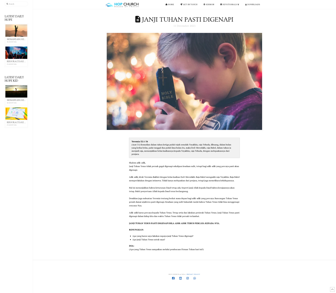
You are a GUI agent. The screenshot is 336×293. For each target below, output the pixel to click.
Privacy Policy (193, 274)
